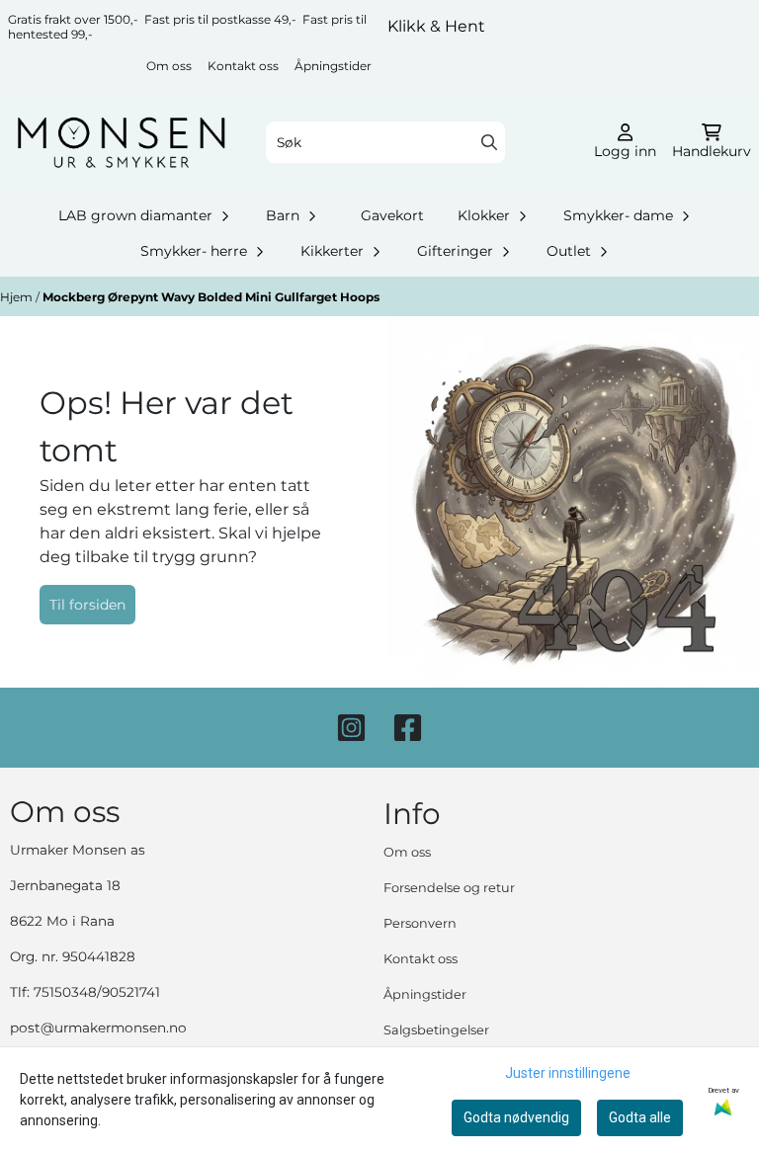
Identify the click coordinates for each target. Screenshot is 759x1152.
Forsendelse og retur (449, 887)
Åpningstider (333, 65)
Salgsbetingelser (436, 1030)
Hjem (18, 296)
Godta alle (640, 1117)
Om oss (169, 65)
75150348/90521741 (97, 992)
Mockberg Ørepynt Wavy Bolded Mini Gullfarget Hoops (211, 296)
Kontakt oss (243, 65)
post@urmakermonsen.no (98, 1027)
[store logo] (121, 142)
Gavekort (392, 215)
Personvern (420, 923)
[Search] (489, 142)
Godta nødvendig (516, 1117)
